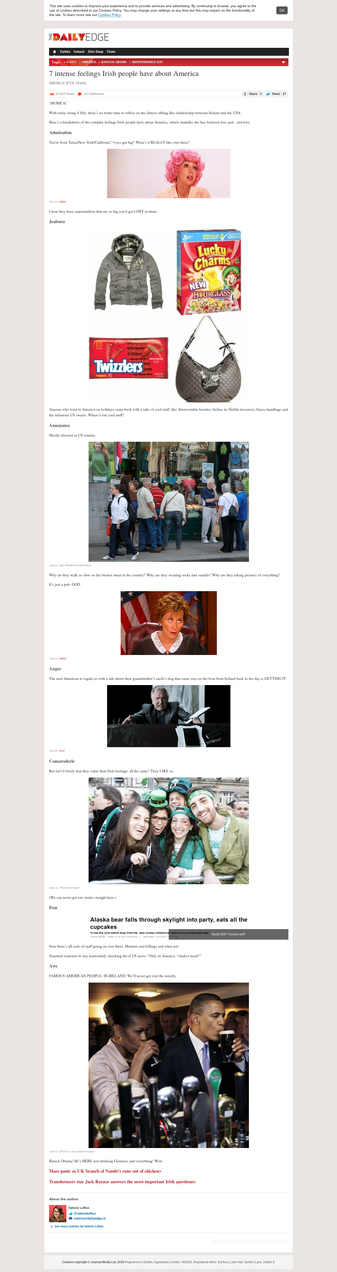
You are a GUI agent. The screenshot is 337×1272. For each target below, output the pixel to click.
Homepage (54, 52)
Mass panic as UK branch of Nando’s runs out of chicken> (105, 1170)
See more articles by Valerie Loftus (79, 1226)
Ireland (79, 51)
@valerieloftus (85, 1213)
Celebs (65, 51)
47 (94, 94)
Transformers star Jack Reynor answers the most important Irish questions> (122, 1181)
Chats (111, 51)
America (89, 62)
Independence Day (147, 62)
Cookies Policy (109, 15)
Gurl (61, 750)
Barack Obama (114, 62)
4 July (71, 62)
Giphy (62, 201)
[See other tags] (284, 62)
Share (255, 94)
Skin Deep (95, 51)
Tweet (278, 94)
